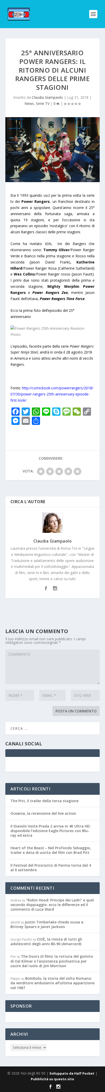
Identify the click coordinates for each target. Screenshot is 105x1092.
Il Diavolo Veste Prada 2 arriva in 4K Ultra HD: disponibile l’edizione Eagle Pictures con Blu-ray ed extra (50, 831)
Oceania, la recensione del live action (43, 813)
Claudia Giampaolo (47, 97)
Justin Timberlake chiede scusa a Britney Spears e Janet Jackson (46, 924)
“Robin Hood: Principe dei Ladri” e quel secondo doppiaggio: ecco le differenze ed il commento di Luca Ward (52, 905)
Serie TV (42, 103)
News (29, 103)
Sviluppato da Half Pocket (71, 1073)
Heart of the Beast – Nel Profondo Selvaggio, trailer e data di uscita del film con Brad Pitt (50, 850)
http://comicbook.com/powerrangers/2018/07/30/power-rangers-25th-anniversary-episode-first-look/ (51, 394)
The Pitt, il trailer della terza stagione (44, 800)
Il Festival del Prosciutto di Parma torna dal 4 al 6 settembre (50, 867)
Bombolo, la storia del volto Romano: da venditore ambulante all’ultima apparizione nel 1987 (52, 983)
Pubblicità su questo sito (52, 1079)
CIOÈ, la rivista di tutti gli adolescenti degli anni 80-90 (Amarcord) (46, 941)
